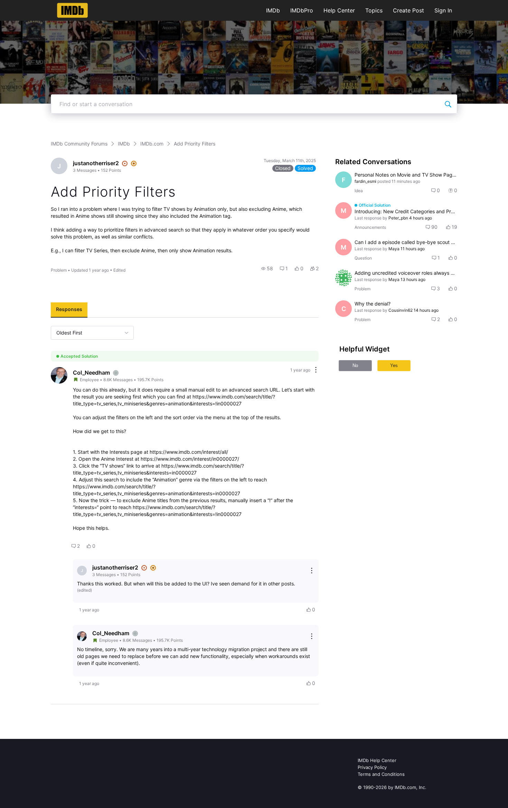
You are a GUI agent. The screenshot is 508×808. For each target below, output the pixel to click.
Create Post (408, 10)
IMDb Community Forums (79, 144)
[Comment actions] (316, 370)
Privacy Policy (372, 767)
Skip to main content (28, 5)
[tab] (69, 310)
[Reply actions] (311, 570)
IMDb (273, 10)
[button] (267, 268)
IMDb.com (151, 144)
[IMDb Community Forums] (72, 10)
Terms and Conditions (381, 774)
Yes (394, 365)
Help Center (339, 10)
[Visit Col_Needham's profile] (59, 375)
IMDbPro (301, 10)
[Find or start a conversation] (448, 104)
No (355, 365)
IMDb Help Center (377, 760)
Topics (374, 10)
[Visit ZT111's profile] (343, 278)
